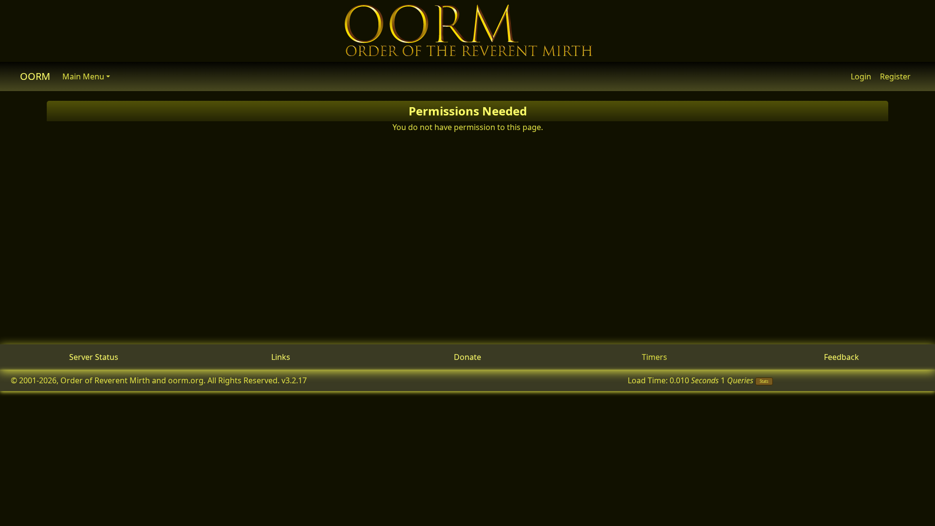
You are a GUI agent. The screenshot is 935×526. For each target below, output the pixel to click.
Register (895, 76)
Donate (467, 357)
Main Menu (83, 76)
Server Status (93, 357)
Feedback (841, 357)
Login (861, 76)
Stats (764, 381)
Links (280, 357)
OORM (35, 76)
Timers (654, 357)
